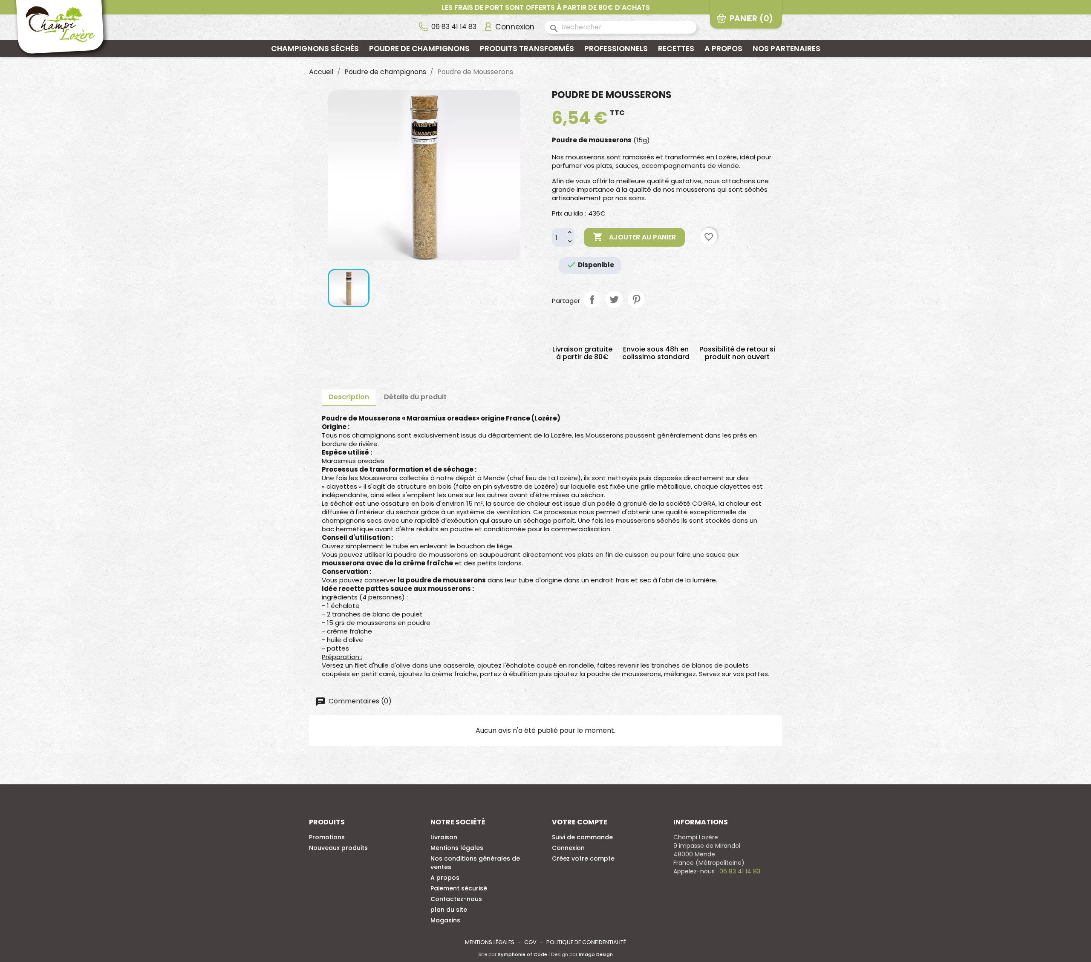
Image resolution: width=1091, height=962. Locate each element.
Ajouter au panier (634, 237)
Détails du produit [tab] (415, 397)
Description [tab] (349, 397)
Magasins (445, 920)
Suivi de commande (582, 837)
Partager (591, 299)
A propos (723, 48)
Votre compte (579, 822)
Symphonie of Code (522, 954)
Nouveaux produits (338, 848)
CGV (530, 942)
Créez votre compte (583, 858)
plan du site (448, 909)
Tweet (614, 299)
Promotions (327, 837)
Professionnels (616, 48)
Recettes (676, 48)
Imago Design (596, 954)
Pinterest (636, 299)
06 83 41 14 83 (453, 27)
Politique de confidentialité (586, 942)
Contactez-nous (456, 899)
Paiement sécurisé (458, 888)
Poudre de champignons (419, 48)
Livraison (443, 837)
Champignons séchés (315, 48)
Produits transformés (527, 48)
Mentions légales (456, 848)
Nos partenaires (786, 48)
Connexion (568, 848)
